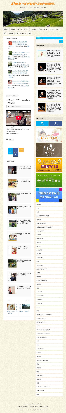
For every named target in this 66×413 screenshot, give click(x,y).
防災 (38, 383)
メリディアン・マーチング (43, 333)
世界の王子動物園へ (42, 337)
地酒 (38, 310)
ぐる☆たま (39, 303)
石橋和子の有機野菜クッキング (44, 227)
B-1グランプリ (40, 295)
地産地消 (6, 29)
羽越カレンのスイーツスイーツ (44, 314)
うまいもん (33, 29)
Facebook (16, 153)
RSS (21, 150)
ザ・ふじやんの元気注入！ (43, 329)
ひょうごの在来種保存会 (43, 215)
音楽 (5, 33)
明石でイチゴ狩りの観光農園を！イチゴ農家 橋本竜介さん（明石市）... (17, 44)
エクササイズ (40, 231)
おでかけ (20, 29)
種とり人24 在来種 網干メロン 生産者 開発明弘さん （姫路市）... (19, 54)
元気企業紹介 (40, 238)
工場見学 (39, 352)
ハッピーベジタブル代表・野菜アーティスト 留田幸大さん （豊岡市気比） (24, 221)
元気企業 (11, 33)
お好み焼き (39, 299)
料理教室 (39, 356)
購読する (40, 38)
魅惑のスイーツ (40, 390)
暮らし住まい (23, 33)
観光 (38, 288)
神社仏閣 (39, 276)
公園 (38, 261)
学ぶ (17, 33)
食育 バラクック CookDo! (43, 386)
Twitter (10, 152)
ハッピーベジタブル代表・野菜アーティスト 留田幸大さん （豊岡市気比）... (18, 73)
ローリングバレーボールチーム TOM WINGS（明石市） (24, 181)
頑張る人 (26, 29)
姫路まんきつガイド (42, 269)
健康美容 (13, 29)
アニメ (38, 326)
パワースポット (40, 257)
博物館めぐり (40, 265)
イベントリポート (43, 29)
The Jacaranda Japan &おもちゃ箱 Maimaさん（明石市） (24, 168)
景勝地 (38, 272)
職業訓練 (39, 367)
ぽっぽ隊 (39, 253)
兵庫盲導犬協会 (40, 348)
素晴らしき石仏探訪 (42, 280)
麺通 (38, 394)
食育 (30, 33)
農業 (28, 46)
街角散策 (39, 284)
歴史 (38, 364)
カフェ (38, 307)
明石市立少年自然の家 (42, 360)
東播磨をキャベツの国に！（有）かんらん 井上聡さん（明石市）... (18, 65)
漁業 (38, 212)
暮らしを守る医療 (41, 223)
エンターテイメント (54, 29)
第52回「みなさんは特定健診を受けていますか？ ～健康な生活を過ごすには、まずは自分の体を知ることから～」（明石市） (53, 53)
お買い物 (39, 379)
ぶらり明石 (39, 250)
